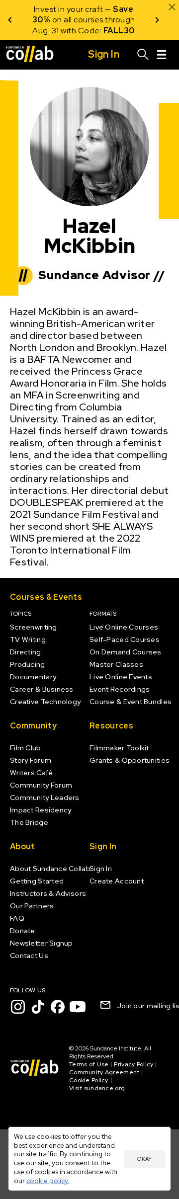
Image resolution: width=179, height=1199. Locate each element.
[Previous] (10, 20)
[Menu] (161, 55)
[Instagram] (18, 1007)
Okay (144, 1158)
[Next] (157, 20)
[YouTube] (78, 1007)
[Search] (143, 55)
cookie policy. (47, 1180)
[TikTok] (38, 1007)
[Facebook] (58, 1007)
